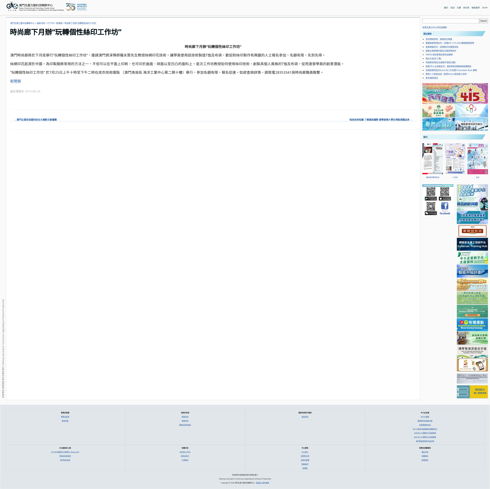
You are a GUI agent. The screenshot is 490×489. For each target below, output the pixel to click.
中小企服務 (425, 417)
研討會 (466, 7)
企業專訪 (185, 460)
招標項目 (425, 460)
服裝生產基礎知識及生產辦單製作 (441, 50)
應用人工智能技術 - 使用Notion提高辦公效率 (446, 74)
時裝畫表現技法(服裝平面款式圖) (441, 62)
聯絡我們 (305, 464)
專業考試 (185, 421)
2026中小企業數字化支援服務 (425, 433)
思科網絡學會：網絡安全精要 (439, 39)
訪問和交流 (305, 456)
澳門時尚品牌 (65, 460)
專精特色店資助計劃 (425, 421)
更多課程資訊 (432, 78)
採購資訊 (425, 456)
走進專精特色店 (425, 425)
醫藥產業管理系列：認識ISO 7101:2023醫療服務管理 (450, 43)
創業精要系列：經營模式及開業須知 (442, 46)
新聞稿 (15, 81)
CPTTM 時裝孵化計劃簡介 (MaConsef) (65, 452)
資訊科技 (305, 417)
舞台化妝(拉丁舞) (433, 58)
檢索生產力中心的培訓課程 (434, 27)
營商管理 (65, 421)
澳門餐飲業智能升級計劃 (425, 441)
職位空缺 (425, 452)
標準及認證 (65, 417)
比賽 (459, 7)
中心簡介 (305, 452)
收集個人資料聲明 (262, 483)
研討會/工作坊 (185, 452)
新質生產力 (185, 456)
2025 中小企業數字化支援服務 (425, 437)
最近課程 (427, 33)
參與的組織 (305, 460)
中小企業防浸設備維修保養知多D (425, 429)
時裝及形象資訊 (65, 456)
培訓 (452, 7)
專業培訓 (185, 417)
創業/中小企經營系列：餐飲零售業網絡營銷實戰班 (448, 66)
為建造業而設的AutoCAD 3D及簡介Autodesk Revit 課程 (451, 70)
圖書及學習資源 (185, 425)
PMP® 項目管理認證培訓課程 (439, 54)
